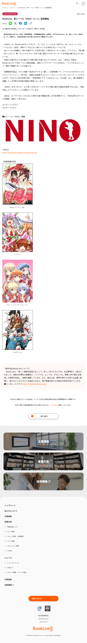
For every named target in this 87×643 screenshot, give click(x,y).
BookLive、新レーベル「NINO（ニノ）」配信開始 (35, 8)
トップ (4, 8)
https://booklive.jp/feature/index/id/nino (19, 152)
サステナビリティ (43, 618)
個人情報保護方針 (43, 615)
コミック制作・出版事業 (15, 536)
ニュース (12, 8)
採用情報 (8, 585)
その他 (9, 551)
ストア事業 (11, 531)
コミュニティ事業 (13, 546)
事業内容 (8, 521)
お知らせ (10, 567)
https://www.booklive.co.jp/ (34, 384)
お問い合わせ (37, 598)
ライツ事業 (11, 541)
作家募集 (8, 579)
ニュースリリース (10, 14)
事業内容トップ (12, 527)
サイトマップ (43, 621)
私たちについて (11, 510)
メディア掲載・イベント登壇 (16, 572)
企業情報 (8, 516)
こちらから (54, 405)
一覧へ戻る (43, 416)
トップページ (10, 505)
